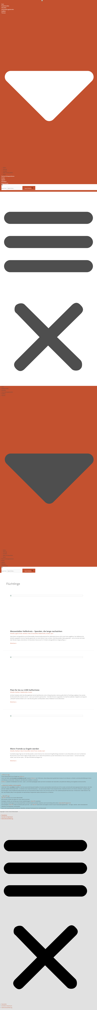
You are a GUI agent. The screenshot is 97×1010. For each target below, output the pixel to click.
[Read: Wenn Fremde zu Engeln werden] (46, 730)
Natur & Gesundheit (8, 172)
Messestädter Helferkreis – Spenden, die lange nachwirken (36, 631)
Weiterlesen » (13, 643)
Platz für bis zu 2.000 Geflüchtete (24, 690)
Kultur (4, 167)
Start (2, 4)
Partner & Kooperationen (7, 176)
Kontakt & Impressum (7, 817)
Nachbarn (4, 181)
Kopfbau (3, 11)
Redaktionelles (5, 6)
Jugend (3, 179)
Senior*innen (4, 183)
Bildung (5, 169)
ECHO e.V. (22, 776)
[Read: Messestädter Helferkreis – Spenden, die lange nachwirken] (46, 611)
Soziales (5, 171)
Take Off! (3, 797)
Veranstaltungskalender (7, 9)
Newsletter (4, 815)
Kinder (3, 178)
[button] (2, 185)
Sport (4, 174)
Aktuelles (3, 7)
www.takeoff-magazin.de (65, 803)
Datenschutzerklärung (7, 818)
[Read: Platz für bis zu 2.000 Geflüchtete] (46, 671)
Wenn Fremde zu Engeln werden (24, 748)
